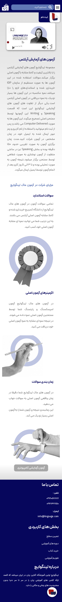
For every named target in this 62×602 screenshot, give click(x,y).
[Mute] (41, 46)
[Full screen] (47, 46)
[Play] (10, 46)
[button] (57, 7)
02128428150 (53, 503)
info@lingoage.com (48, 516)
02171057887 (52, 498)
